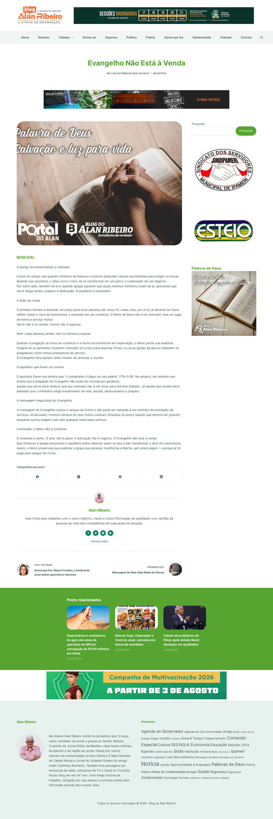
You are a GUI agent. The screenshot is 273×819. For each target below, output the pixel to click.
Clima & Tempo (192, 738)
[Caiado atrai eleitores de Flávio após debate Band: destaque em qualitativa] (184, 618)
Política (131, 37)
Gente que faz (173, 37)
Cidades (64, 37)
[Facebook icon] (88, 533)
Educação (218, 745)
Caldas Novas (247, 732)
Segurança (218, 772)
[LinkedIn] (161, 476)
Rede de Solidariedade (168, 772)
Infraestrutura (208, 751)
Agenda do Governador (162, 731)
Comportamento (215, 738)
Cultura (164, 745)
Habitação (192, 751)
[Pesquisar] (261, 37)
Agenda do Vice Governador (203, 731)
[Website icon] (95, 533)
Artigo (227, 731)
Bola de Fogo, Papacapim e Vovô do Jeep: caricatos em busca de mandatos (135, 640)
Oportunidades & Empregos (190, 764)
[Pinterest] (120, 476)
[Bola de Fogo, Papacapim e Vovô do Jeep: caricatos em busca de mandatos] (136, 618)
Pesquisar (198, 124)
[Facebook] (37, 476)
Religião (191, 772)
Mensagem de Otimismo (231, 757)
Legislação (159, 757)
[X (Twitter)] (78, 476)
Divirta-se (89, 37)
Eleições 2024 (238, 745)
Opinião (165, 764)
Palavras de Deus (228, 764)
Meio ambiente (184, 757)
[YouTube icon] (110, 533)
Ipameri (238, 751)
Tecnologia (170, 777)
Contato (246, 37)
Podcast (226, 37)
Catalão (165, 738)
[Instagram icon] (103, 533)
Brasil (236, 731)
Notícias (43, 37)
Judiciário (147, 757)
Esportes (111, 37)
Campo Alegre (150, 738)
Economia (200, 744)
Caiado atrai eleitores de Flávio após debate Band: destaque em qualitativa (181, 640)
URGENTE (195, 778)
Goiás (178, 751)
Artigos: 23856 (99, 541)
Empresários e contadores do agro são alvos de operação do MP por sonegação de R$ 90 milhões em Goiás (88, 644)
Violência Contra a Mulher (215, 778)
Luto (169, 757)
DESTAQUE (180, 745)
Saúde (203, 771)
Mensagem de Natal (206, 757)
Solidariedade (202, 37)
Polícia (150, 37)
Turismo (184, 777)
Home (25, 37)
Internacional (224, 752)
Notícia (161, 73)
